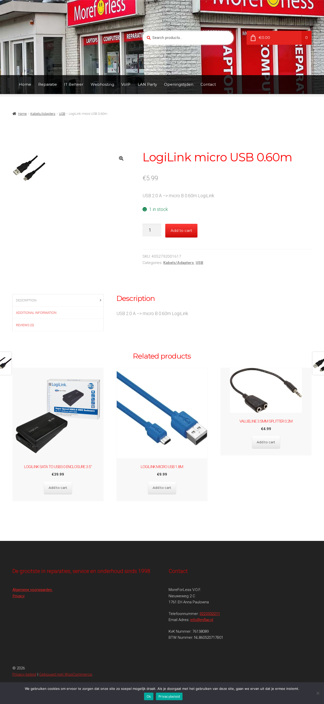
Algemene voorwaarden (32, 589)
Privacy (18, 596)
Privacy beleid (24, 674)
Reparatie (47, 84)
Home (25, 84)
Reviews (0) (25, 325)
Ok (149, 696)
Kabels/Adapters (42, 114)
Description (26, 300)
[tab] (58, 300)
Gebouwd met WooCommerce (65, 674)
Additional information (36, 313)
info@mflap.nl (201, 620)
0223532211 (210, 613)
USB (62, 114)
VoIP (125, 84)
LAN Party (147, 84)
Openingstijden (178, 84)
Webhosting (102, 84)
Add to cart (181, 230)
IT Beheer (73, 84)
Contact (208, 84)
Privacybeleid (169, 696)
